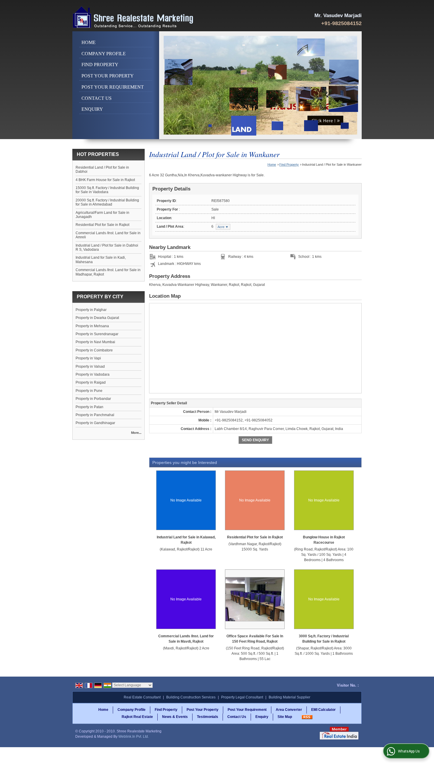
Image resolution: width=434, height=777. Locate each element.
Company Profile (103, 53)
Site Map (285, 717)
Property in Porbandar (93, 399)
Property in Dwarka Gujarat (97, 318)
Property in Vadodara (93, 374)
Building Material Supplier (289, 697)
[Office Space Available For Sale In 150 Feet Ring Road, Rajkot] (254, 599)
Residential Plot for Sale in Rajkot (102, 225)
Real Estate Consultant (142, 697)
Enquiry (92, 109)
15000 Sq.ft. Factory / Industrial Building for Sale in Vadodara (107, 190)
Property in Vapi (88, 358)
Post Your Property (107, 75)
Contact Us (96, 98)
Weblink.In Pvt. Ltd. (133, 736)
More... (136, 432)
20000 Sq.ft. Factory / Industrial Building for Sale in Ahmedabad (107, 202)
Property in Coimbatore (94, 350)
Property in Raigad (91, 382)
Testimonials (207, 717)
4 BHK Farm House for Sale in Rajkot (105, 180)
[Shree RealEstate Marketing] (133, 17)
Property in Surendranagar (97, 334)
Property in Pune (89, 391)
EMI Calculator (323, 710)
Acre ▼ (223, 227)
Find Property (99, 64)
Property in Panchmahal (95, 415)
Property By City (100, 296)
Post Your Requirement (112, 86)
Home (88, 42)
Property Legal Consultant (242, 697)
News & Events (175, 717)
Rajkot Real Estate (137, 717)
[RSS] (307, 716)
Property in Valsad (90, 366)
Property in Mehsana (92, 326)
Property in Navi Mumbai (95, 342)
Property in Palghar (91, 310)
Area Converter (289, 710)
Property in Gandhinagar (95, 423)
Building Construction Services (191, 697)
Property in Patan (89, 407)
